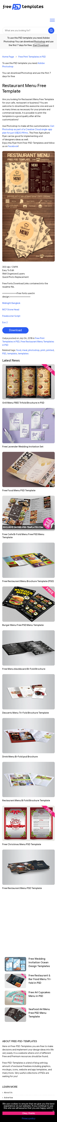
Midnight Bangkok (11, 303)
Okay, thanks (28, 1113)
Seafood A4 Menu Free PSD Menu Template (39, 1013)
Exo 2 (5, 322)
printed (50, 350)
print (43, 350)
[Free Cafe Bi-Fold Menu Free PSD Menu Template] (28, 513)
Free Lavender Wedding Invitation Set (22, 446)
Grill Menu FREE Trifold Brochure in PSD (23, 402)
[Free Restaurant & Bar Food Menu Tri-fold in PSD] (15, 981)
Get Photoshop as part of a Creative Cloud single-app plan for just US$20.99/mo (28, 129)
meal (24, 350)
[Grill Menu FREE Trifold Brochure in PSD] (28, 381)
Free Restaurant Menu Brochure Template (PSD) (28, 581)
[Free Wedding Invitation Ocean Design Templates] (15, 964)
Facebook (13, 146)
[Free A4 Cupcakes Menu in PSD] (15, 998)
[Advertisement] (28, 922)
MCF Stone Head (10, 309)
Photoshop (39, 41)
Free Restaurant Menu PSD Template (22, 888)
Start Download (40, 45)
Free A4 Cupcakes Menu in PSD (39, 994)
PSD (4, 353)
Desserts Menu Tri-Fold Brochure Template (25, 712)
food (18, 350)
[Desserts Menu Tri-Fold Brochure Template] (28, 691)
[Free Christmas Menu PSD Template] (28, 823)
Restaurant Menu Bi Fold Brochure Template (26, 800)
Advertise (8, 1097)
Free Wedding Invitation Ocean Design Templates (39, 962)
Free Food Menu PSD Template (18, 490)
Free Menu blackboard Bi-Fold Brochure (23, 669)
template (12, 353)
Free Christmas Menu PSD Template (21, 844)
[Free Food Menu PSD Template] (28, 469)
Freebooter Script (11, 316)
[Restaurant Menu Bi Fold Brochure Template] (28, 779)
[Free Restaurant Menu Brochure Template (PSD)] (28, 560)
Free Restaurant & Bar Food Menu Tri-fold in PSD (40, 979)
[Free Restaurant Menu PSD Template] (28, 867)
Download (15, 330)
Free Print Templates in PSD (32, 56)
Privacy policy (28, 1118)
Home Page (8, 56)
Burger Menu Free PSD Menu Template (23, 625)
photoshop (34, 350)
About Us (8, 1092)
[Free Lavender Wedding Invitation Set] (28, 425)
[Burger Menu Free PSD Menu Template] (28, 604)
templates (23, 353)
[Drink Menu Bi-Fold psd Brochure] (28, 735)
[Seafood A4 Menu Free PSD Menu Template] (15, 1014)
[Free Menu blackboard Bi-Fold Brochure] (28, 648)
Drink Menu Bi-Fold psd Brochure (20, 756)
